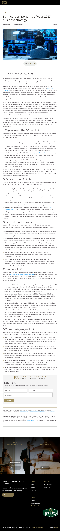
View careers (45, 467)
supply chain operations (40, 153)
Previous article (7, 430)
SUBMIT (9, 400)
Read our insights (8, 494)
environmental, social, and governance (22, 274)
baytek (56, 527)
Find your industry (15, 462)
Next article (53, 430)
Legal (33, 527)
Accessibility (39, 527)
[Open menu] (56, 2)
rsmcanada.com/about (30, 420)
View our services (15, 467)
